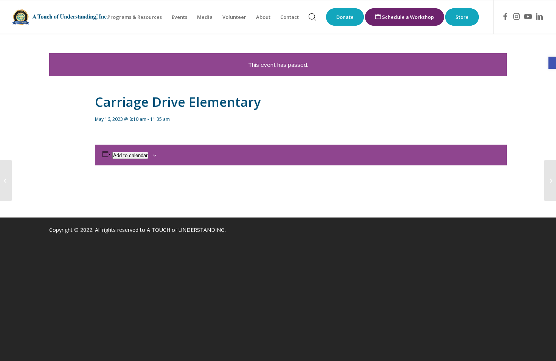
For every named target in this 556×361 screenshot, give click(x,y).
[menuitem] (135, 17)
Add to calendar (130, 155)
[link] (552, 63)
